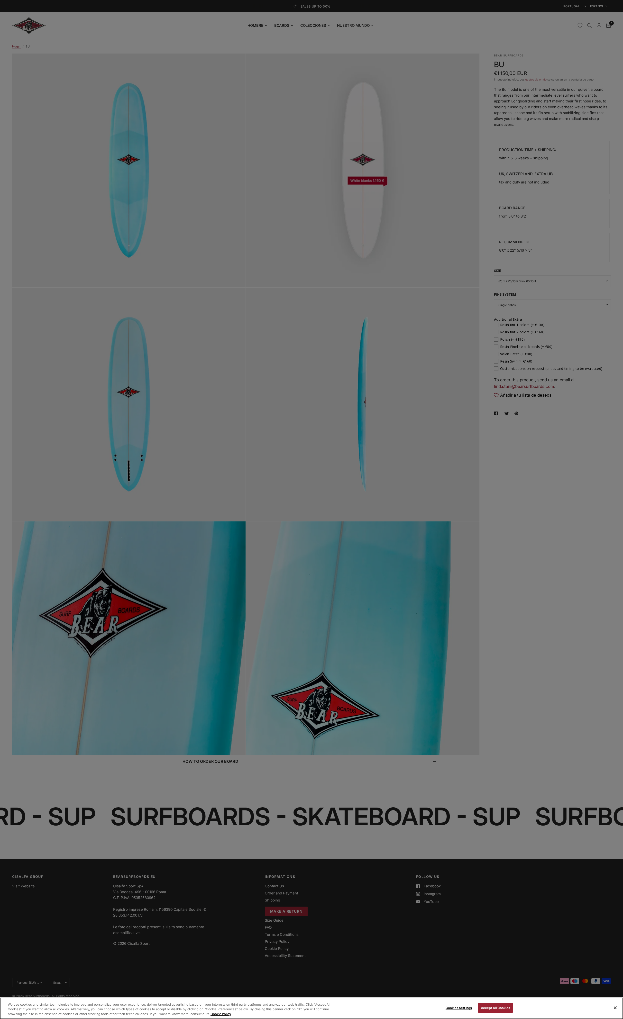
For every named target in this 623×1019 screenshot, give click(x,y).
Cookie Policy (221, 1014)
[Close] (615, 1007)
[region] (311, 1008)
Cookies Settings (459, 1008)
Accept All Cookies (495, 1008)
